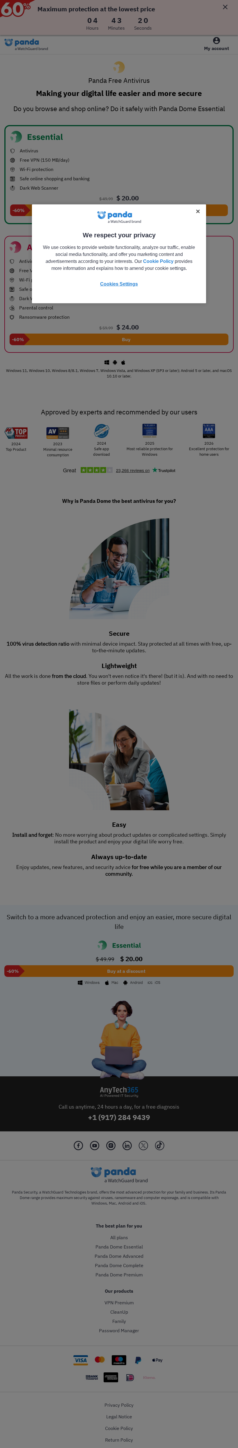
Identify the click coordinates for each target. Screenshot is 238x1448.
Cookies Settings (119, 284)
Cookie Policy (158, 261)
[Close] (198, 211)
